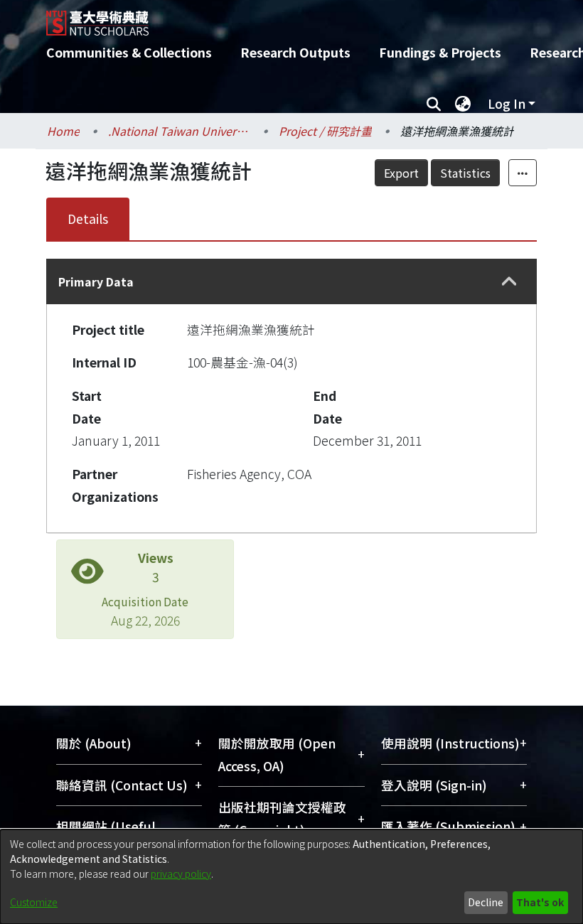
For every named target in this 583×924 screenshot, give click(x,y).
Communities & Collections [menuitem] (129, 52)
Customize (34, 902)
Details (88, 218)
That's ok (540, 902)
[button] (509, 282)
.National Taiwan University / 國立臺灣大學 (179, 130)
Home (63, 130)
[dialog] (291, 876)
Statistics (465, 172)
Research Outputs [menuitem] (295, 52)
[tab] (291, 281)
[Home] (302, 18)
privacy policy (181, 873)
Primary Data (96, 281)
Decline (485, 902)
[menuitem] (463, 104)
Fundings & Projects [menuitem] (440, 52)
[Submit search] (433, 103)
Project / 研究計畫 (325, 130)
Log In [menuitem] (506, 103)
